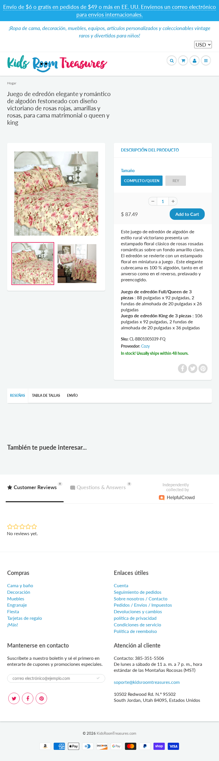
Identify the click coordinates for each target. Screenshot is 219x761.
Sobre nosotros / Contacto (140, 598)
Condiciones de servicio (137, 624)
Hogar (11, 83)
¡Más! (12, 624)
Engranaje (17, 604)
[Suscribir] (98, 678)
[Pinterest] (41, 698)
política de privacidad (135, 618)
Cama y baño (20, 585)
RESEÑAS (17, 395)
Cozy (145, 346)
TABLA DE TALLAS (46, 395)
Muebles (15, 598)
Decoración (18, 592)
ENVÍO (72, 395)
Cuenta (121, 585)
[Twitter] (14, 698)
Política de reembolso (135, 631)
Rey (176, 180)
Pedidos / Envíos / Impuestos (143, 604)
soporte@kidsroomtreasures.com (147, 682)
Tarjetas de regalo (24, 618)
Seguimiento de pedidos (137, 592)
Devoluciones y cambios (138, 611)
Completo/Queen (141, 180)
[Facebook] (27, 698)
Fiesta (13, 611)
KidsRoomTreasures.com (116, 733)
